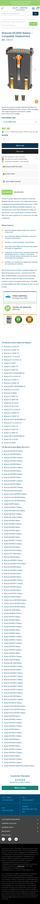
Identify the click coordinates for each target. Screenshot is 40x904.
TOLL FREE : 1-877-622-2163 (7, 799)
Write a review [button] (20, 788)
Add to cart (20, 145)
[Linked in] (9, 839)
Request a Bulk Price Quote (14, 166)
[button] (34, 68)
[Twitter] (16, 839)
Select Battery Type (9, 118)
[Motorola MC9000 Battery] (35, 102)
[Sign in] (33, 8)
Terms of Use (20, 866)
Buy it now (20, 151)
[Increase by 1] (8, 137)
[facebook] (3, 839)
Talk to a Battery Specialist (13, 181)
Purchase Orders (10, 174)
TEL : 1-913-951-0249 (27, 799)
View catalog (2, 8)
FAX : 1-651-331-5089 (7, 809)
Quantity (5, 135)
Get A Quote (33, 23)
